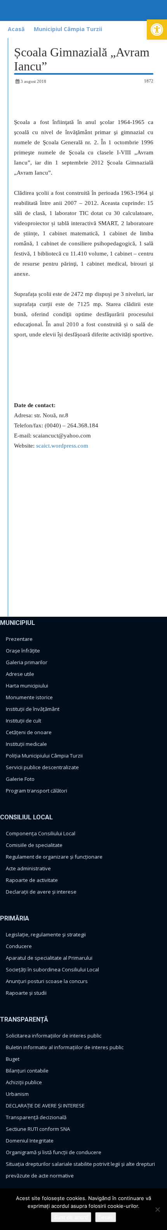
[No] (157, 1209)
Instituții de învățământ (32, 708)
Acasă (16, 29)
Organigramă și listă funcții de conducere (53, 1152)
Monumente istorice (29, 697)
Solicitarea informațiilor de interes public (53, 1035)
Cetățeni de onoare (29, 732)
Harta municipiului (27, 685)
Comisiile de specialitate (34, 845)
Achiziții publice (24, 1082)
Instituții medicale (26, 743)
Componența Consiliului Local (40, 833)
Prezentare (19, 638)
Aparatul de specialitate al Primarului (49, 957)
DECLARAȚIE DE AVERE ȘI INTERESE (45, 1105)
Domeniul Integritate (30, 1140)
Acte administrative (28, 868)
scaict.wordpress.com (62, 446)
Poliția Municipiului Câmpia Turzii (44, 755)
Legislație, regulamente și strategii (46, 934)
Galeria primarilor (26, 662)
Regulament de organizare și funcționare (54, 856)
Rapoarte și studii (26, 992)
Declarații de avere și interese (41, 891)
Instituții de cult (23, 720)
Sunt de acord (71, 1217)
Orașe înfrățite (23, 650)
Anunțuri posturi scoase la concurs (47, 981)
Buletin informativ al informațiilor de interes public (65, 1047)
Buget (12, 1058)
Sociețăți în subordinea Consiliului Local (52, 969)
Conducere (19, 946)
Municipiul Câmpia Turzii (68, 29)
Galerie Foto (20, 778)
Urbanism (17, 1093)
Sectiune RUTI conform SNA (38, 1128)
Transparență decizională (36, 1117)
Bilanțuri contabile (27, 1070)
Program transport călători (36, 790)
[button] (157, 29)
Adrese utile (20, 673)
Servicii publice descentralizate (42, 767)
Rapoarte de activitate (32, 880)
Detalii (105, 1217)
